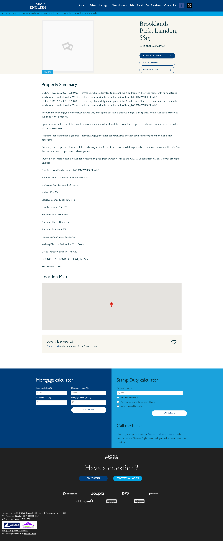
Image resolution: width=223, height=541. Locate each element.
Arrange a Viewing (152, 55)
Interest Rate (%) (43, 398)
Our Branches (153, 5)
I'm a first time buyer (129, 398)
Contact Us (170, 5)
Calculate (88, 410)
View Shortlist (150, 70)
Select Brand (136, 5)
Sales (92, 5)
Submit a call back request (161, 434)
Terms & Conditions (20, 531)
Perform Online (30, 534)
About (82, 5)
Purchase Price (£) (44, 388)
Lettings (103, 5)
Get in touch (53, 346)
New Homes (118, 5)
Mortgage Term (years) (81, 398)
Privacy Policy (7, 531)
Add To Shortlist (152, 62)
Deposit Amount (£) (80, 388)
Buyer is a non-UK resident (132, 407)
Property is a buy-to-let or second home (137, 402)
